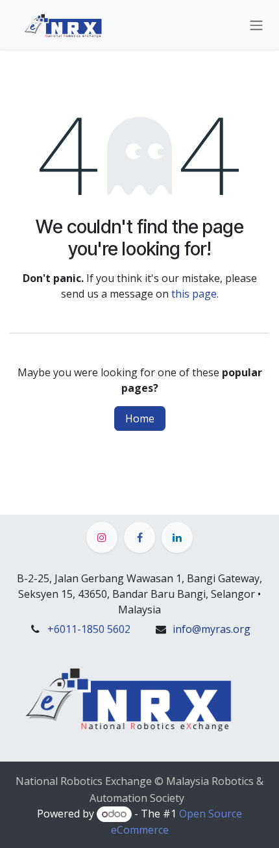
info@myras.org (211, 629)
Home (139, 418)
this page (194, 294)
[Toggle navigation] (256, 24)
